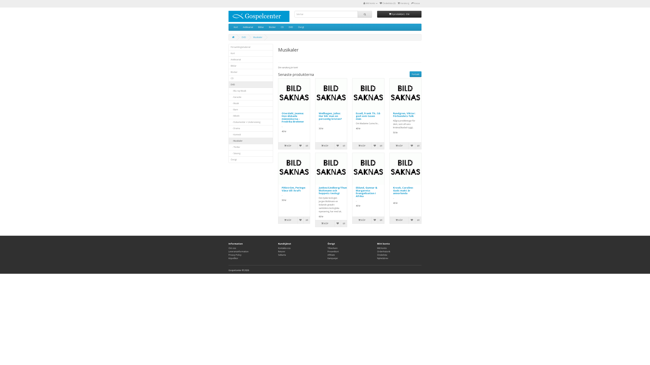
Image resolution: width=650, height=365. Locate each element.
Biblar (261, 27)
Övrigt (301, 27)
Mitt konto (382, 248)
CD (282, 27)
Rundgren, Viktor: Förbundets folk (404, 115)
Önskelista (382, 254)
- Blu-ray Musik (238, 90)
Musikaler (257, 37)
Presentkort (333, 251)
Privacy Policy (235, 254)
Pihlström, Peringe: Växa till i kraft (294, 189)
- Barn (234, 109)
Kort (236, 27)
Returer (281, 251)
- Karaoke (236, 97)
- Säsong (235, 153)
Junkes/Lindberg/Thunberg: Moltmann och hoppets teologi (336, 190)
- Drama (235, 128)
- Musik (235, 103)
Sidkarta (282, 254)
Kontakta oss (284, 248)
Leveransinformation (238, 251)
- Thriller (235, 147)
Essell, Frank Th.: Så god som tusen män (368, 116)
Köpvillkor (233, 258)
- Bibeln (235, 115)
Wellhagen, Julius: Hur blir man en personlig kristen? (330, 116)
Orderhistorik (383, 251)
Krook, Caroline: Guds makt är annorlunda (403, 190)
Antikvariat (248, 27)
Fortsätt (415, 74)
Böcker (272, 27)
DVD (291, 27)
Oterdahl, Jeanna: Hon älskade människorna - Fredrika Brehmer (293, 117)
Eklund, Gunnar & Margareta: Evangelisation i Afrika (366, 192)
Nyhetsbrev (382, 258)
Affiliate (331, 254)
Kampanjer (333, 258)
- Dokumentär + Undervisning (245, 122)
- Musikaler (237, 140)
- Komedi (236, 134)
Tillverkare (333, 248)
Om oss (232, 248)
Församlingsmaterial (240, 47)
